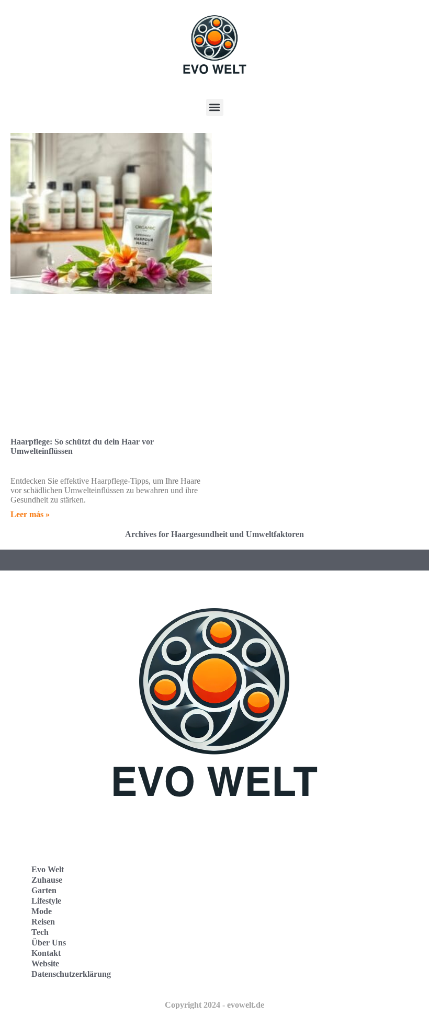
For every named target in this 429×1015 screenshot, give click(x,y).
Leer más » (30, 514)
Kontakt (46, 953)
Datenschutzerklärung (71, 974)
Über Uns (48, 942)
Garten (44, 890)
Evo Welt (47, 869)
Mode (41, 911)
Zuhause (46, 879)
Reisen (43, 921)
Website (45, 963)
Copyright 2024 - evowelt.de (214, 1004)
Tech (40, 932)
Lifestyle (46, 900)
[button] (214, 107)
